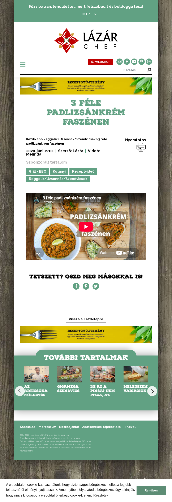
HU (84, 14)
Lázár (78, 151)
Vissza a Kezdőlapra (86, 319)
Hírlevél (130, 427)
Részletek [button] (100, 495)
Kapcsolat (27, 427)
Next (152, 391)
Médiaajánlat (69, 427)
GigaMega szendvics (68, 388)
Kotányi (59, 171)
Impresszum (47, 427)
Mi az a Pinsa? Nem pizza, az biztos (102, 393)
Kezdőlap (33, 139)
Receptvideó (83, 171)
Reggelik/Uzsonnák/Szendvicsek (69, 139)
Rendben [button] (151, 490)
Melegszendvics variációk (141, 388)
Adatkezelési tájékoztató (101, 427)
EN (94, 14)
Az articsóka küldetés (36, 390)
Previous (20, 391)
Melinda (33, 154)
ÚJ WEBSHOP (101, 62)
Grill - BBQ (37, 171)
